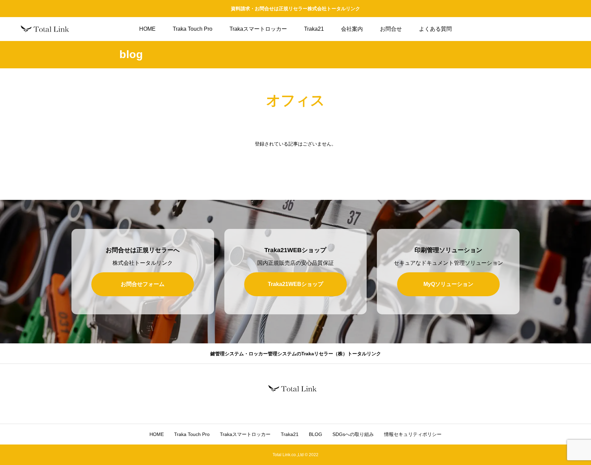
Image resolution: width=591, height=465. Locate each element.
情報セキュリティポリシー (413, 434)
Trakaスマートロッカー (258, 29)
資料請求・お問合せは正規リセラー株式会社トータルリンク (295, 8)
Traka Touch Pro (192, 29)
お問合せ (391, 29)
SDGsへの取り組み (353, 434)
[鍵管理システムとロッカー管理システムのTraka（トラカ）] (48, 29)
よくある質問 (435, 29)
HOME (147, 29)
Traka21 (314, 29)
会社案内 (352, 29)
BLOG (315, 434)
